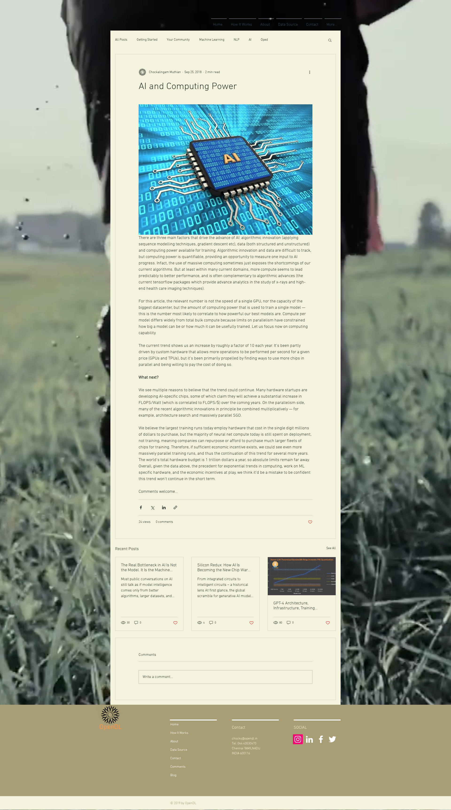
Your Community (178, 40)
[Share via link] (175, 507)
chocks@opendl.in (244, 739)
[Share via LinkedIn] (164, 507)
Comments (178, 767)
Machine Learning (211, 40)
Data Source (178, 750)
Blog (173, 775)
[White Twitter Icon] (332, 739)
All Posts (121, 40)
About (174, 741)
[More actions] (309, 72)
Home (174, 725)
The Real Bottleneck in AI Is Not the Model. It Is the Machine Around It (149, 568)
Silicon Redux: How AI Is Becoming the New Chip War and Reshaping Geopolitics (222, 568)
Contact (175, 758)
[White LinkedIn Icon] (309, 739)
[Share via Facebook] (141, 507)
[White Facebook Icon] (321, 739)
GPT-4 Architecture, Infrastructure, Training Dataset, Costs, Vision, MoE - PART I (298, 606)
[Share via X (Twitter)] (152, 507)
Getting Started (147, 40)
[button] (330, 40)
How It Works (179, 733)
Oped (264, 40)
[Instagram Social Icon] (298, 739)
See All (331, 548)
